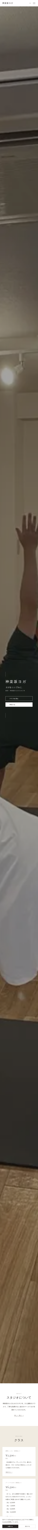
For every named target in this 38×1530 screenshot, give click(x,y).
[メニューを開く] (34, 3)
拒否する (27, 1526)
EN (30, 3)
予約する (12, 705)
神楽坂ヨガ (7, 3)
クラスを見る (13, 699)
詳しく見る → (19, 1415)
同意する (10, 1526)
